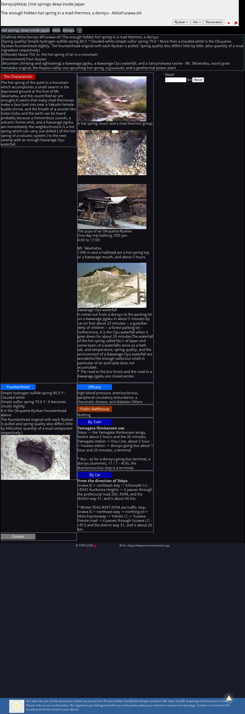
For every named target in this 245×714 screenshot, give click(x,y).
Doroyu (68, 30)
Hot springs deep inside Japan (25, 30)
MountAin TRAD (108, 545)
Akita (56, 30)
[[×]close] (16, 706)
